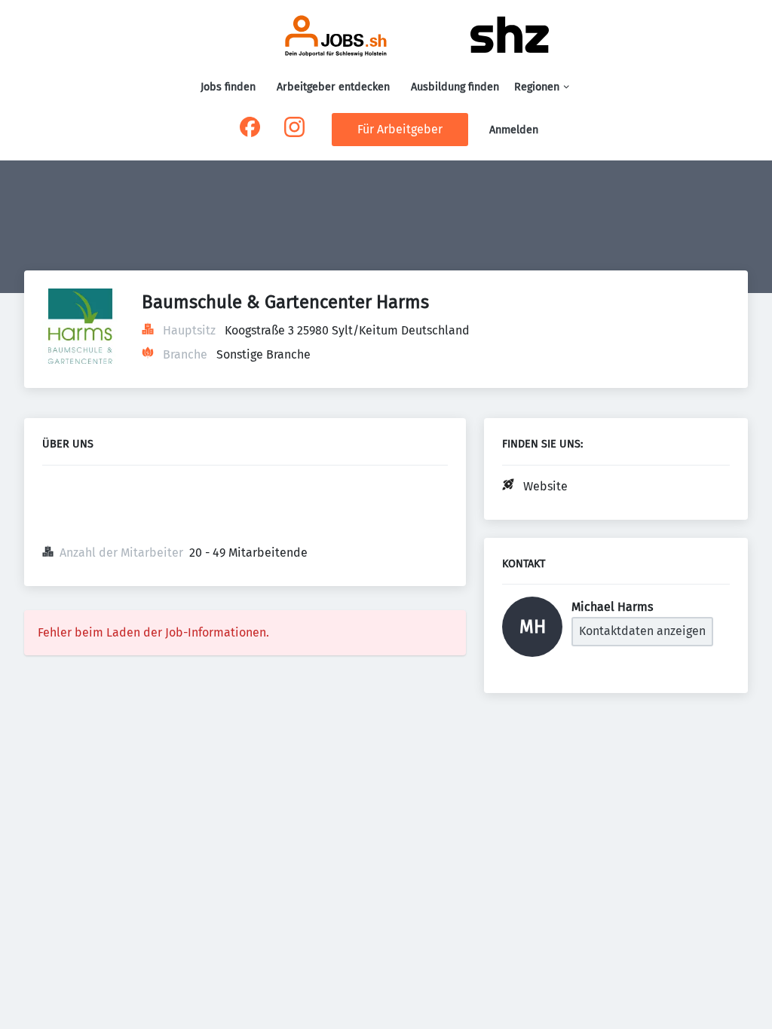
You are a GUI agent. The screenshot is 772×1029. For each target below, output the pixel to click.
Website (545, 486)
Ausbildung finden (455, 87)
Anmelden (513, 130)
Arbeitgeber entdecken (333, 87)
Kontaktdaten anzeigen (642, 631)
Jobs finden (228, 87)
